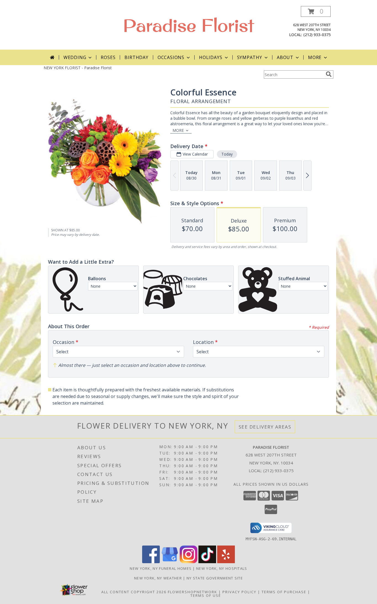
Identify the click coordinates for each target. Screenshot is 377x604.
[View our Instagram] (188, 561)
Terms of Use (205, 595)
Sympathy (249, 57)
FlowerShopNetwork (192, 591)
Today (227, 154)
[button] (316, 11)
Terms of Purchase (284, 591)
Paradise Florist (188, 25)
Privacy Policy (239, 591)
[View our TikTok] (207, 561)
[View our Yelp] (226, 561)
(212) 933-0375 (317, 34)
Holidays (210, 57)
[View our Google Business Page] (170, 561)
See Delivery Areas (265, 427)
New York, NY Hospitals (221, 568)
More (315, 57)
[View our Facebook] (151, 561)
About (285, 57)
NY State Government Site (215, 578)
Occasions (171, 57)
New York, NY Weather (158, 578)
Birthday (136, 57)
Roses (108, 57)
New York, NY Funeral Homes (161, 568)
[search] (328, 74)
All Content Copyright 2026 (133, 591)
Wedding (74, 57)
